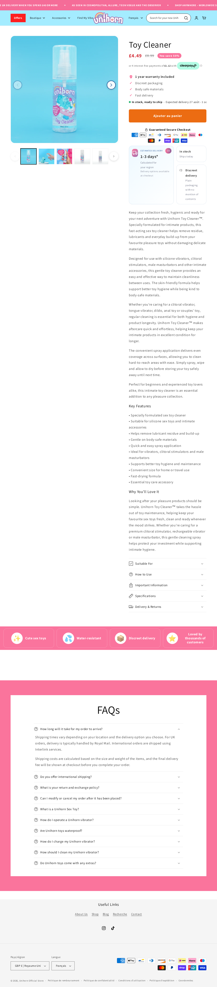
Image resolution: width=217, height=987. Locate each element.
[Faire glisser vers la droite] (111, 85)
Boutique (35, 18)
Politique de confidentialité (99, 980)
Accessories (59, 18)
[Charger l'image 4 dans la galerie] (82, 156)
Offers (18, 18)
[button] (167, 563)
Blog (106, 914)
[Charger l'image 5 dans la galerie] (100, 156)
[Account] (196, 18)
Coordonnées (186, 980)
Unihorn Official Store (31, 980)
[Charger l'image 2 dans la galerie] (46, 156)
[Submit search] (186, 18)
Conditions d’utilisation (132, 980)
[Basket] (204, 18)
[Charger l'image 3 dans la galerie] (64, 156)
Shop (95, 914)
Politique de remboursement (63, 980)
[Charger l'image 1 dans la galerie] (28, 156)
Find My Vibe (85, 18)
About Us (81, 914)
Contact (136, 914)
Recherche (120, 914)
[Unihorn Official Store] (108, 18)
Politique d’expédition (162, 980)
